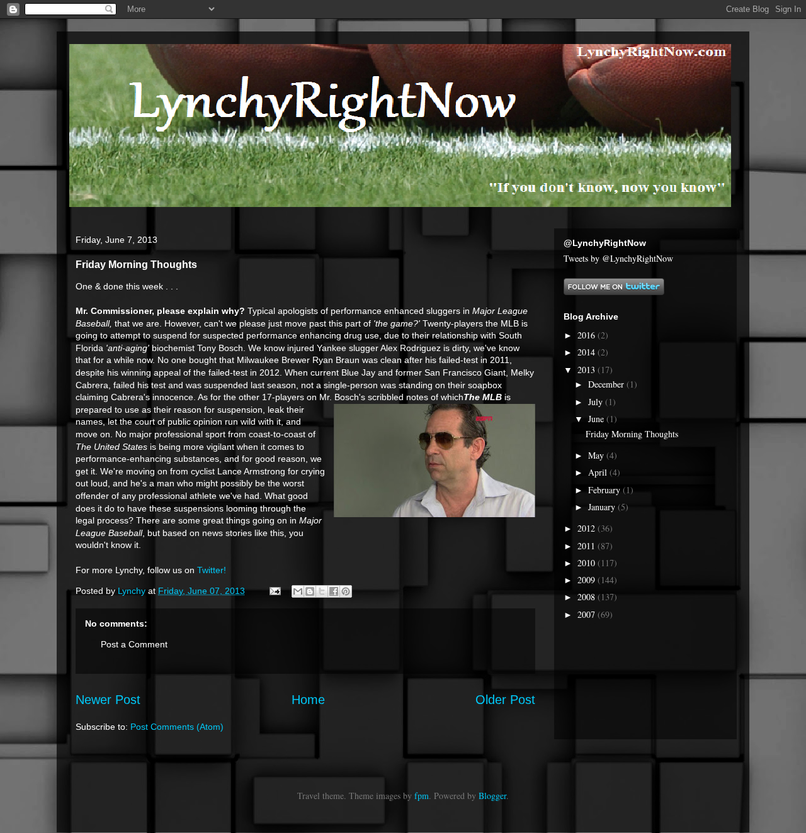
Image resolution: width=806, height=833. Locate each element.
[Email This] (298, 591)
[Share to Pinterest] (345, 591)
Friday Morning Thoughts (632, 434)
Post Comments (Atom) (177, 727)
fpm (421, 796)
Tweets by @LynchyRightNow (618, 258)
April (599, 472)
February (605, 490)
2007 (587, 614)
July (596, 402)
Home (308, 700)
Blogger (492, 796)
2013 (587, 370)
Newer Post (108, 700)
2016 (587, 335)
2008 (587, 597)
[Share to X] (321, 591)
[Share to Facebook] (333, 591)
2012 (587, 528)
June (597, 419)
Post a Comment (134, 644)
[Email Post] (274, 591)
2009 (587, 580)
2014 (587, 352)
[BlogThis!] (310, 591)
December (607, 384)
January (603, 507)
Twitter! (211, 570)
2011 (587, 546)
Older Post (505, 700)
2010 (587, 563)
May (597, 455)
